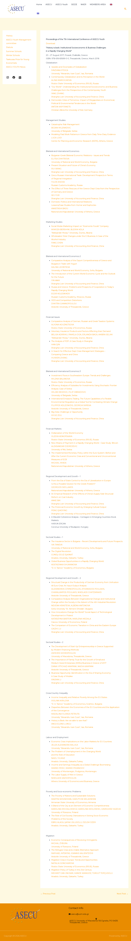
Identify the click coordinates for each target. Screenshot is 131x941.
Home (39, 4)
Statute (9, 47)
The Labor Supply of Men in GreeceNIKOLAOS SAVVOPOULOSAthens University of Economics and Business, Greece (75, 778)
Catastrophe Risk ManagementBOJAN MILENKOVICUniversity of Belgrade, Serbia (65, 127)
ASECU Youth (62, 4)
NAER (83, 4)
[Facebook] (13, 78)
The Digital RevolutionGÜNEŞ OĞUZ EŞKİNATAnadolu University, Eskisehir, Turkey (67, 554)
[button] (125, 9)
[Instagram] (7, 78)
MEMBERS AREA (98, 4)
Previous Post (48, 894)
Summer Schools (13, 51)
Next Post (122, 894)
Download (50, 43)
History (9, 36)
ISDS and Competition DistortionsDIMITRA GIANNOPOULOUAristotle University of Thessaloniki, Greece (70, 303)
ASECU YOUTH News (15, 67)
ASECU (49, 4)
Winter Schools (13, 55)
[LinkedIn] (19, 78)
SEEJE (74, 4)
